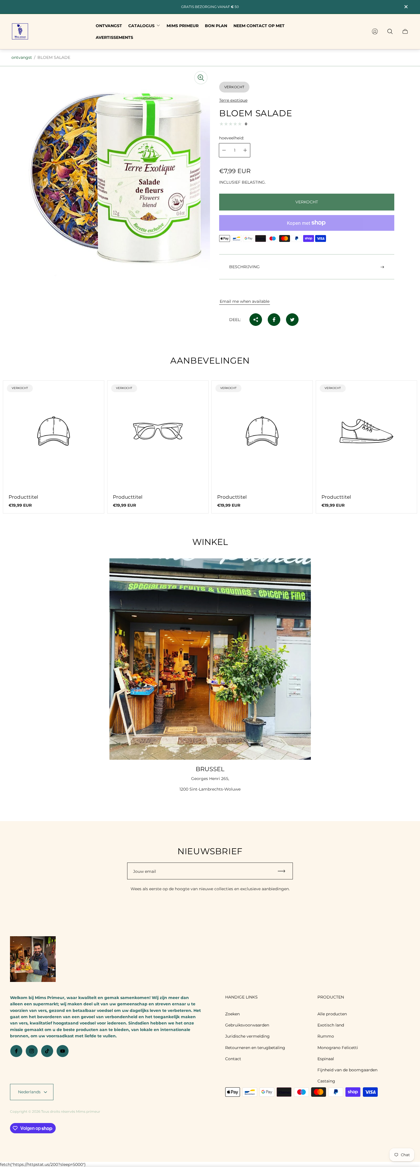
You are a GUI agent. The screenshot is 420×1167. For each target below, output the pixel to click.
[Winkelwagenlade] (405, 31)
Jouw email (144, 871)
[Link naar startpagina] (33, 959)
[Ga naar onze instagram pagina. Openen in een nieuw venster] (31, 1051)
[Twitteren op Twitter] (292, 319)
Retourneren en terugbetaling (255, 1047)
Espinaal (325, 1058)
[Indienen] (284, 871)
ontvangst (21, 57)
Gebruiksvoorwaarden (247, 1025)
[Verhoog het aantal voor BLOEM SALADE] (245, 150)
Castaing (326, 1081)
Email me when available (244, 301)
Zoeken (232, 1013)
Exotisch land (330, 1025)
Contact (233, 1058)
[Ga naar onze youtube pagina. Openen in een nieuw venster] (62, 1051)
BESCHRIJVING (244, 267)
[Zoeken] (390, 31)
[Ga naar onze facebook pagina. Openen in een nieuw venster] (16, 1051)
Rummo (325, 1036)
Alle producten (332, 1013)
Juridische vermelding (247, 1036)
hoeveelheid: (231, 138)
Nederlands (29, 1091)
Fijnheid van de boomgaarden (347, 1069)
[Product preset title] (53, 431)
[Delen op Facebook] (274, 319)
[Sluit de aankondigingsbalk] (405, 6)
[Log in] (375, 31)
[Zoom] (201, 77)
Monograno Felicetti (337, 1047)
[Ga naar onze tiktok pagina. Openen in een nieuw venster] (47, 1051)
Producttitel (23, 497)
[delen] (255, 319)
